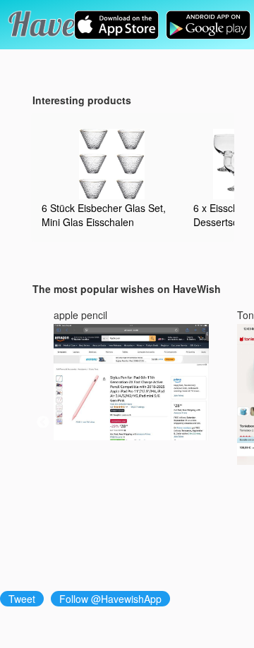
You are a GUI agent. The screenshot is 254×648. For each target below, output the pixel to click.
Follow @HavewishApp (110, 599)
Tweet (21, 599)
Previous (43, 423)
